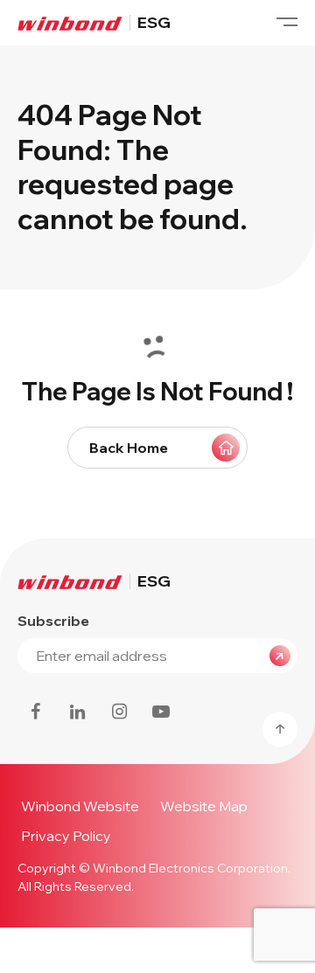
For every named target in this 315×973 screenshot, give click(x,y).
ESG (154, 23)
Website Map (204, 806)
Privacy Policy (66, 835)
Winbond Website (80, 806)
